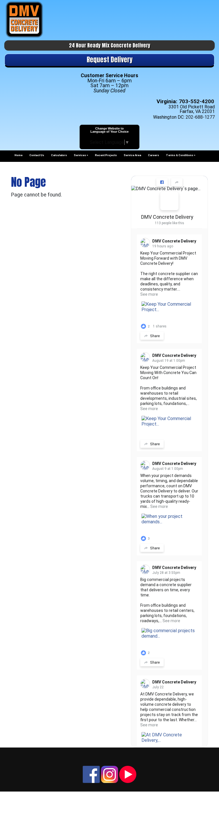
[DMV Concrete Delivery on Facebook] (169, 201)
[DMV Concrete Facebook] (91, 774)
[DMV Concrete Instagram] (109, 774)
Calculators (59, 155)
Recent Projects (106, 155)
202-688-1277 (200, 117)
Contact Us (36, 155)
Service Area (132, 155)
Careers (153, 155)
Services (80, 155)
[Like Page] (162, 182)
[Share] (176, 182)
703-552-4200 (196, 101)
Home (19, 155)
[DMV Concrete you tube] (127, 774)
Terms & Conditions (179, 155)
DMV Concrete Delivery (167, 217)
